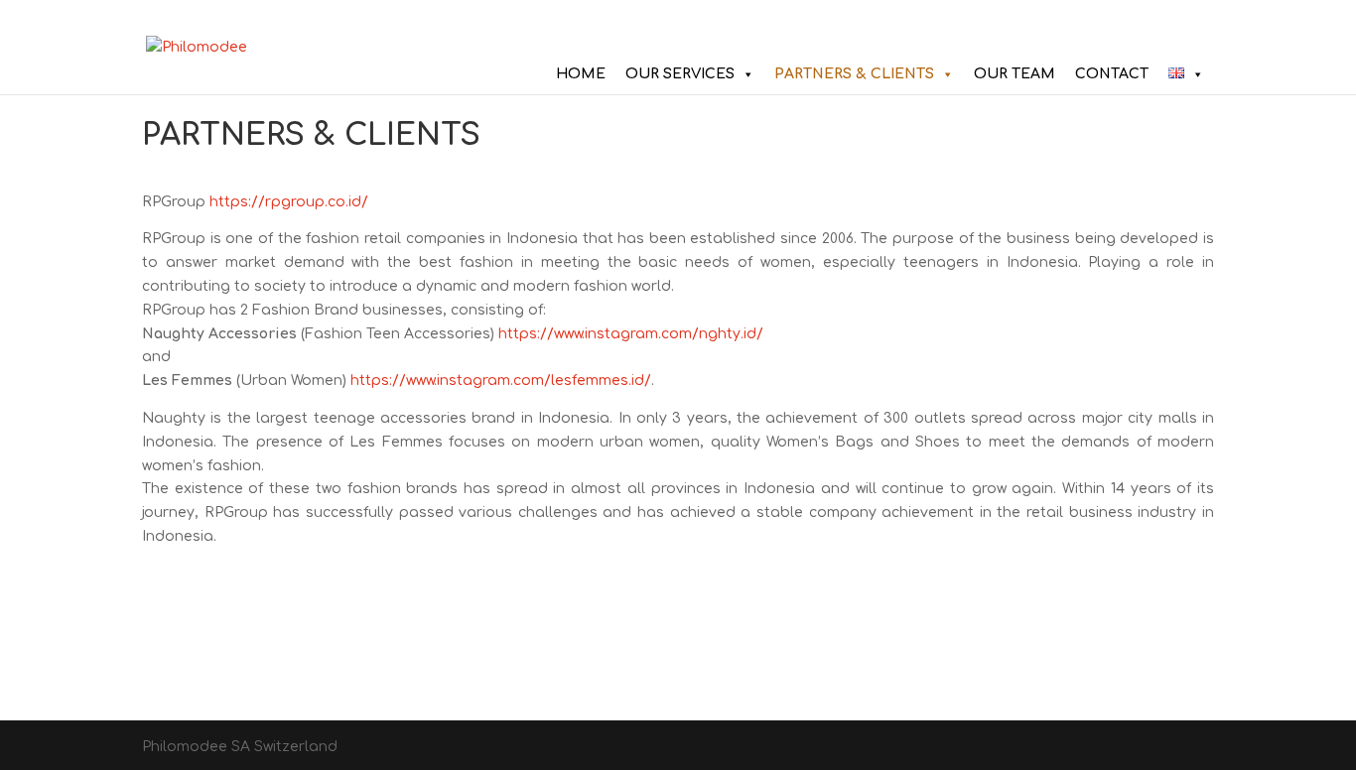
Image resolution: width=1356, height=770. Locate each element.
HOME (581, 73)
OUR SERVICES (680, 73)
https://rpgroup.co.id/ (288, 201)
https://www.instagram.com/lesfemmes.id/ (500, 380)
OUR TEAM (1014, 73)
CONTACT (1112, 73)
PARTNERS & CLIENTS (854, 73)
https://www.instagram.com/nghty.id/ (630, 333)
